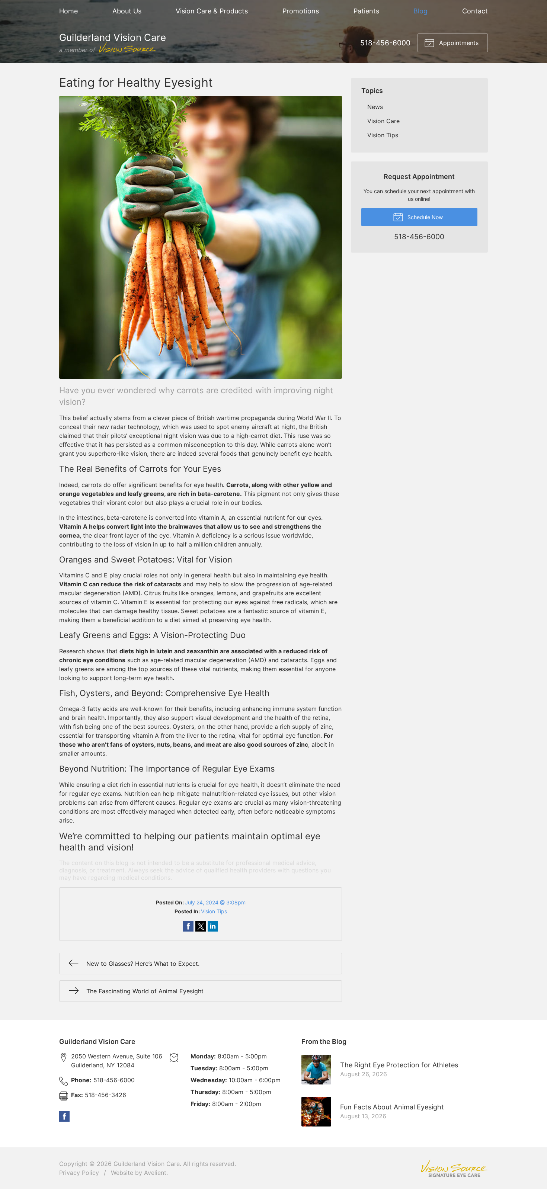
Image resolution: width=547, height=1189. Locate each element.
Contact (475, 11)
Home (68, 11)
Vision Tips (214, 911)
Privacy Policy (79, 1172)
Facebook (64, 1116)
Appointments (458, 43)
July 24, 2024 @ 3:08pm (215, 902)
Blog (420, 11)
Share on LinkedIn (213, 926)
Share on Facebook (188, 926)
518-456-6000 (385, 42)
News (375, 106)
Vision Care (383, 121)
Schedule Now (424, 217)
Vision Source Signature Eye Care (454, 1168)
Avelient (155, 1172)
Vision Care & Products (212, 11)
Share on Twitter (200, 926)
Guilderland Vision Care (146, 1163)
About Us (126, 11)
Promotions (300, 11)
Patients (366, 11)
